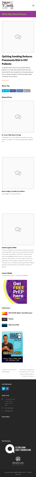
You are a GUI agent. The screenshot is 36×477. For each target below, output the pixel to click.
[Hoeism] (4, 320)
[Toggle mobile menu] (33, 5)
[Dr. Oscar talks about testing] (18, 117)
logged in (13, 275)
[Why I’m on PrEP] (4, 326)
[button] (5, 90)
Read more (5, 80)
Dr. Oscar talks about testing (11, 135)
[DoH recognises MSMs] (18, 229)
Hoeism (11, 319)
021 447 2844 (9, 408)
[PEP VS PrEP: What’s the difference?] (4, 314)
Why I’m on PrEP (14, 325)
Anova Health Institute (16, 472)
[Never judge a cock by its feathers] (18, 173)
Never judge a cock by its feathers (13, 191)
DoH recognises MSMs (9, 247)
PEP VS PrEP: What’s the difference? (20, 313)
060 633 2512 (9, 411)
